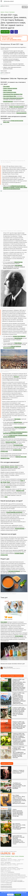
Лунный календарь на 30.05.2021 (14, 512)
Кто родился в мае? (18, 445)
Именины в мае (20, 490)
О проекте (3, 856)
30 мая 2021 (5, 32)
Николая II (16, 376)
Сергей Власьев (18, 338)
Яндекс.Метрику (22, 892)
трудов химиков (19, 636)
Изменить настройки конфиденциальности (8, 888)
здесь (6, 497)
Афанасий (7, 467)
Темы (25, 6)
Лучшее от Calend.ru (6, 763)
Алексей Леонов (18, 422)
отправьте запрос (9, 882)
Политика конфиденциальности (6, 887)
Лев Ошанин (17, 419)
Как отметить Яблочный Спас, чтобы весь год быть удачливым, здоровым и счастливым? (19, 826)
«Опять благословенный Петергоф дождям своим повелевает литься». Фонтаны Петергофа (18, 813)
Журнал (7, 12)
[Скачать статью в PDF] (12, 32)
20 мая (4, 482)
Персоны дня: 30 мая (11, 442)
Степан (16, 467)
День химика (6, 86)
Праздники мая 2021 (21, 113)
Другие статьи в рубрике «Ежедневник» (12, 676)
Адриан (2, 467)
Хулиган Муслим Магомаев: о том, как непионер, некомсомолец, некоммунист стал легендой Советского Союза (19, 839)
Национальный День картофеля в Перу (12, 94)
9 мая (21, 480)
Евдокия (12, 467)
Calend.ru (2, 12)
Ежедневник (12, 12)
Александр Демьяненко (20, 427)
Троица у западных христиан (10, 88)
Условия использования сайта (6, 884)
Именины (7, 487)
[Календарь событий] (15, 1)
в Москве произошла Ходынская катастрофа (12, 347)
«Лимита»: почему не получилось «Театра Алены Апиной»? (18, 772)
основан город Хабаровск (19, 336)
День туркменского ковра (9, 92)
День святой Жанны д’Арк (9, 96)
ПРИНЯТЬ (17, 894)
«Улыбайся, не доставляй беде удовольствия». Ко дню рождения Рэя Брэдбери (19, 785)
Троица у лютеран (7, 90)
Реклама (12, 856)
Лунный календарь (19, 528)
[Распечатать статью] (16, 32)
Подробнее (10, 894)
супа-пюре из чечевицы (14, 571)
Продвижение (7, 856)
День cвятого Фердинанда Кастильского (13, 98)
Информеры (21, 856)
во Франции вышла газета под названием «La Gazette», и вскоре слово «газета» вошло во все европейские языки (15, 187)
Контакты (17, 856)
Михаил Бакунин (18, 262)
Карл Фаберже (18, 265)
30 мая (8, 482)
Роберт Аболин (18, 343)
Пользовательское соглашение (6, 886)
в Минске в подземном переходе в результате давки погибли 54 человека (15, 432)
